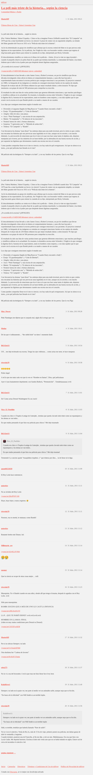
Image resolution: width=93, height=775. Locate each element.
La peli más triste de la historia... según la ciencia (34, 8)
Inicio (3, 767)
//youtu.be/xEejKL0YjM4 (10, 552)
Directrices (21, 767)
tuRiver (3, 2)
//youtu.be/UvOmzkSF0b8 (10, 648)
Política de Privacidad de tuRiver (72, 767)
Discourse (13, 772)
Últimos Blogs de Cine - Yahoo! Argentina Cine (18, 25)
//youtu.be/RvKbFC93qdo (10, 657)
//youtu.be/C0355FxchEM (10, 627)
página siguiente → (8, 753)
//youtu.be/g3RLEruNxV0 (10, 611)
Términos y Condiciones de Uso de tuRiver (43, 767)
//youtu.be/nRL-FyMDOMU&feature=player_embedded (21, 71)
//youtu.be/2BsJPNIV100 (10, 496)
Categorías (11, 767)
